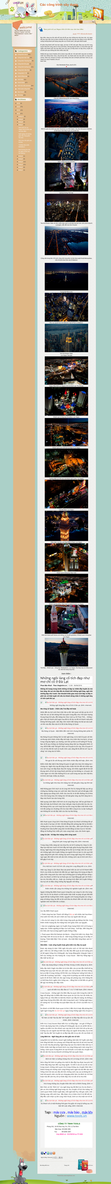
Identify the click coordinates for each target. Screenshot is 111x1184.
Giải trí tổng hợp (23, 76)
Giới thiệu (21, 79)
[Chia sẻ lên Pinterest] (62, 1157)
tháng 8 (21, 122)
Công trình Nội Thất (24, 57)
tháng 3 (21, 164)
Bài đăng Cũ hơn (88, 1165)
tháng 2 (21, 167)
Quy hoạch (21, 92)
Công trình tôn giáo (23, 64)
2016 (18, 103)
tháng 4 (21, 161)
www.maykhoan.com (69, 1175)
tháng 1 (21, 170)
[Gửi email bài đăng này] (53, 1157)
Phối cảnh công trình (24, 89)
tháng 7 (21, 125)
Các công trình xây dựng (59, 4)
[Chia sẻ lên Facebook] (60, 1157)
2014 (18, 110)
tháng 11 (21, 116)
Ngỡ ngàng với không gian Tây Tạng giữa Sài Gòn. (25, 135)
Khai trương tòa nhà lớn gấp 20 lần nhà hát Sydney (24, 151)
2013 (18, 113)
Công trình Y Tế (22, 73)
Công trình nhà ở (23, 54)
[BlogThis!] (56, 1157)
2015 (18, 106)
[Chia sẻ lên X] (58, 1157)
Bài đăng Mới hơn (44, 1165)
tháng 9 (21, 119)
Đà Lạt (71, 914)
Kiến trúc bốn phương (24, 85)
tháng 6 (21, 156)
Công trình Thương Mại (25, 61)
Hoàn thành (21, 82)
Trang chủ (66, 1165)
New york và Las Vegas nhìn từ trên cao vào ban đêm (25, 129)
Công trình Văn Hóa (24, 70)
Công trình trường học (24, 67)
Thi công (20, 95)
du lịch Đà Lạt (60, 1011)
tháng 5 (21, 159)
